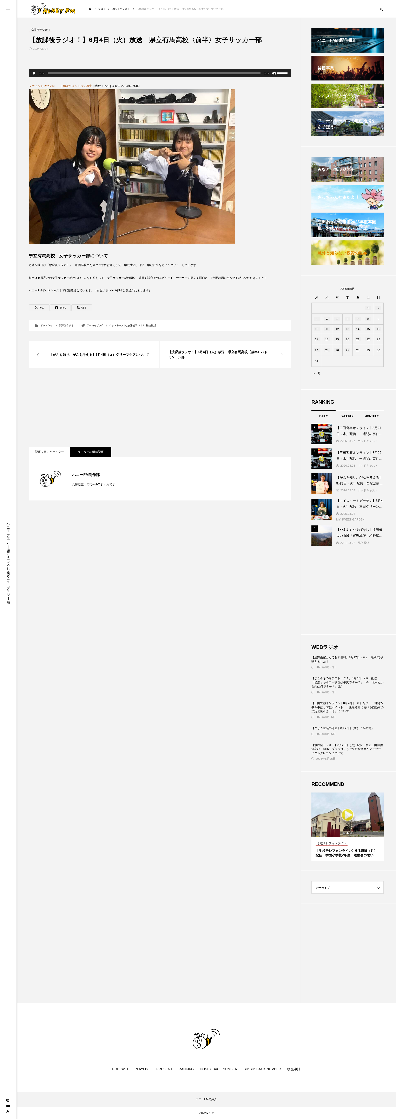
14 (357, 329)
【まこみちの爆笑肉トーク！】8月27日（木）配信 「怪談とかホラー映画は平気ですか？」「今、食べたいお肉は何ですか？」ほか (347, 682)
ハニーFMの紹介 (206, 1099)
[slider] (283, 73)
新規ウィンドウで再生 (77, 86)
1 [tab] (344, 833)
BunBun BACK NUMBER (262, 1069)
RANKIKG (186, 1069)
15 (368, 329)
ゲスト (104, 325)
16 (378, 329)
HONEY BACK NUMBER (218, 1069)
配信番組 (151, 325)
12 (337, 329)
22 (368, 339)
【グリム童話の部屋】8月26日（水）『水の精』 (342, 728)
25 (327, 350)
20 (347, 339)
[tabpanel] (347, 827)
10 (316, 329)
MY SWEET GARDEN (350, 519)
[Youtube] (8, 1105)
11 (327, 329)
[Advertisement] (152, 407)
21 (357, 339)
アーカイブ (93, 325)
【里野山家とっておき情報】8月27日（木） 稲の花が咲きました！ (347, 659)
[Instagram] (7, 1100)
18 (327, 339)
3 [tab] (351, 833)
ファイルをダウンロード (45, 86)
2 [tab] (347, 833)
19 (337, 339)
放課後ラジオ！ (67, 325)
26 (337, 350)
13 (347, 329)
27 (347, 350)
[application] (160, 73)
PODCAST (120, 1069)
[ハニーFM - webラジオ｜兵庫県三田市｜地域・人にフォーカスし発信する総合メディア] (53, 9)
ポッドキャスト (49, 325)
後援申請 (294, 1069)
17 (316, 339)
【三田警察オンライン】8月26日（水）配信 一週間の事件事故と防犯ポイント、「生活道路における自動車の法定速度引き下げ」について (347, 707)
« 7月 (317, 373)
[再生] (34, 73)
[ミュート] (274, 73)
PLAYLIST (142, 1069)
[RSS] (7, 1111)
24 (316, 350)
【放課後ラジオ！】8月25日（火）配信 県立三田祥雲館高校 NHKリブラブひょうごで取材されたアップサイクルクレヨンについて (347, 749)
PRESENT (164, 1069)
